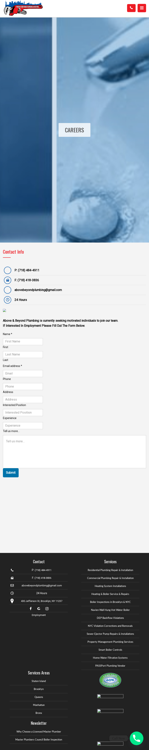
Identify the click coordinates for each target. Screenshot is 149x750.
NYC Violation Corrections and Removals (110, 626)
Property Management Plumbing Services (110, 642)
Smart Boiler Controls (110, 650)
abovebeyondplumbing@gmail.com (38, 290)
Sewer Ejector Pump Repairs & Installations (110, 634)
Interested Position (14, 405)
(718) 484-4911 (28, 270)
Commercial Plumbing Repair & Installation (110, 578)
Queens (39, 697)
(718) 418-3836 (28, 280)
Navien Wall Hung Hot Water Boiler (110, 610)
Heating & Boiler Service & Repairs (110, 594)
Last (5, 359)
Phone (7, 379)
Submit (11, 472)
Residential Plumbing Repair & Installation (110, 570)
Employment (39, 615)
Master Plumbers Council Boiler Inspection (38, 740)
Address (8, 392)
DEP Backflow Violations (110, 618)
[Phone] (136, 738)
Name (7, 334)
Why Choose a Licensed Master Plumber (38, 732)
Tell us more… (11, 431)
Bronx (39, 713)
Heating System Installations (110, 586)
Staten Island (39, 681)
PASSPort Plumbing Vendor (110, 666)
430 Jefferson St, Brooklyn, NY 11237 (41, 601)
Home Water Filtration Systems (110, 658)
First (5, 347)
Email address (12, 366)
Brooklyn (39, 689)
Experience (9, 418)
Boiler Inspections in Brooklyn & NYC (110, 602)
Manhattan (39, 705)
